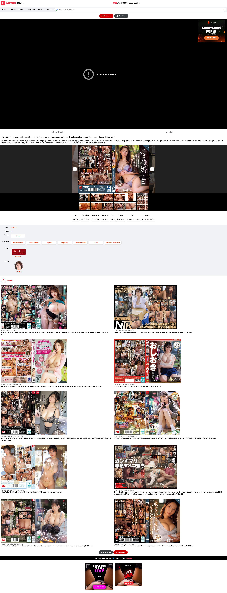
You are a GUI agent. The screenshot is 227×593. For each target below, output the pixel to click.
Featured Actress (80, 243)
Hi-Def (96, 243)
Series (21, 9)
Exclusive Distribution (113, 243)
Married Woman (34, 243)
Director (49, 9)
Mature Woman (18, 243)
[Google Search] (223, 10)
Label (40, 9)
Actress (4, 9)
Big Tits (49, 243)
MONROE (14, 228)
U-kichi (18, 236)
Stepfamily (64, 243)
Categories (31, 9)
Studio (13, 9)
